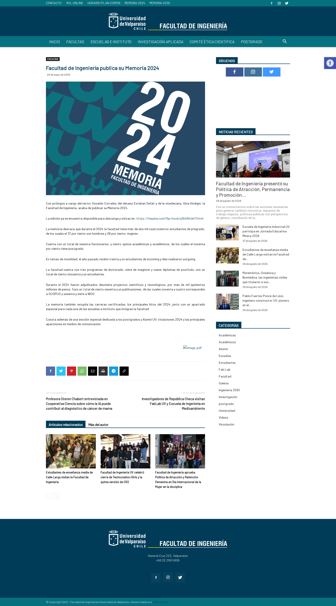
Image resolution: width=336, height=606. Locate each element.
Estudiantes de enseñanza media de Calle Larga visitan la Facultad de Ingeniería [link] (69, 477)
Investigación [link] (228, 397)
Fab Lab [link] (224, 369)
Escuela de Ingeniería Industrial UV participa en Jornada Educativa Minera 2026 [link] (266, 231)
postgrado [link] (226, 404)
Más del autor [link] (98, 424)
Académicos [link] (227, 342)
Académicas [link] (227, 335)
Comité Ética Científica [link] (212, 41)
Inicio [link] (54, 41)
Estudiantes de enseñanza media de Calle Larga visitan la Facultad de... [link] (266, 254)
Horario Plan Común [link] (104, 3)
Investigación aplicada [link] (160, 41)
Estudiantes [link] (227, 362)
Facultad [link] (75, 41)
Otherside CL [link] (161, 601)
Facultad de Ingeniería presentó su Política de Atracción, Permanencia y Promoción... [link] (253, 189)
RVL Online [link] (75, 3)
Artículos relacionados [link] (66, 424)
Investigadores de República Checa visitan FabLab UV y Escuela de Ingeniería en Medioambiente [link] (173, 403)
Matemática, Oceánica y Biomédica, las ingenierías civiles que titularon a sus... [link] (265, 277)
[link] (330, 63)
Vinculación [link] (226, 424)
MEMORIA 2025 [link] (159, 3)
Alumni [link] (223, 349)
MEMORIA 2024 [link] (135, 3)
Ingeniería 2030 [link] (229, 390)
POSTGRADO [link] (251, 41)
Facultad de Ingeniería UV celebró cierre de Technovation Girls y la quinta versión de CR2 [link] (122, 477)
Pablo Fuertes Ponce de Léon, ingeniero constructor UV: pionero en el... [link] (266, 300)
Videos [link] (223, 417)
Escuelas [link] (225, 356)
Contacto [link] (53, 3)
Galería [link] (224, 383)
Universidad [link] (227, 410)
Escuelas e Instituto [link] (111, 41)
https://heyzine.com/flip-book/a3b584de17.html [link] (169, 218)
